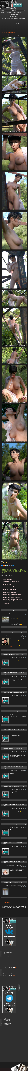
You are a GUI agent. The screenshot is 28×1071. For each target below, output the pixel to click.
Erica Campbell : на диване (9, 596)
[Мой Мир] (13, 565)
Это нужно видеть (21, 18)
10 (3, 973)
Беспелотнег (12, 861)
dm (10, 882)
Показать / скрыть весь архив (8, 1027)
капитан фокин (13, 672)
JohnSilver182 (12, 766)
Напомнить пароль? (17, 12)
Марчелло (11, 824)
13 (9, 973)
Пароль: (14, 10)
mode (6, 35)
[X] (11, 565)
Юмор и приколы (15, 14)
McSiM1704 (11, 692)
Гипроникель (12, 804)
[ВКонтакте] (2, 565)
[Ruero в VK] (9, 932)
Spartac (11, 786)
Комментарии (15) (5, 603)
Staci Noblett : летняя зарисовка (11, 581)
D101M (10, 748)
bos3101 (11, 711)
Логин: (2, 10)
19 (7, 975)
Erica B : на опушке (7, 584)
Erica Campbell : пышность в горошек (12, 594)
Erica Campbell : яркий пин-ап (10, 600)
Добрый (11, 729)
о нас (23, 21)
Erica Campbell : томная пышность (11, 597)
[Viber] (9, 565)
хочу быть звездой (8, 21)
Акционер (11, 610)
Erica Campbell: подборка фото (10, 586)
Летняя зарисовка (7, 579)
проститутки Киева (14, 16)
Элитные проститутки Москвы (9, 18)
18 (5, 975)
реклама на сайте (14, 23)
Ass (10, 632)
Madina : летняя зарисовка (9, 578)
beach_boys (12, 842)
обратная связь (17, 21)
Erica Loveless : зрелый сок (9, 589)
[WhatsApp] (7, 565)
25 (5, 978)
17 (3, 975)
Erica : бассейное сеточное (9, 592)
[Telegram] (6, 565)
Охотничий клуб (14, 20)
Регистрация (8, 12)
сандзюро (11, 654)
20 (9, 975)
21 (11, 975)
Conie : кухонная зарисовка (9, 587)
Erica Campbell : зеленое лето (10, 591)
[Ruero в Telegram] (9, 999)
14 (11, 973)
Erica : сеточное (6, 582)
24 (3, 978)
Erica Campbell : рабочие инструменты (12, 599)
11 (5, 973)
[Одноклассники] (4, 565)
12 (7, 973)
